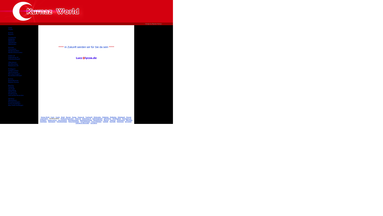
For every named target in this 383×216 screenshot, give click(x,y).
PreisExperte (12, 93)
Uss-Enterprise (13, 72)
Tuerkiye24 (12, 37)
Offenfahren (12, 62)
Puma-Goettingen (14, 103)
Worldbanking (13, 64)
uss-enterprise (62, 120)
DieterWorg (12, 90)
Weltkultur (11, 41)
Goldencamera (13, 70)
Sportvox (11, 98)
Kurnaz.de (81, 117)
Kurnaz (10, 32)
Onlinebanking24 (14, 59)
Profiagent (11, 69)
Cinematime (12, 49)
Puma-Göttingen (96, 121)
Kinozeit (11, 47)
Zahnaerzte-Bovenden (16, 95)
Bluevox (106, 120)
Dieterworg (120, 121)
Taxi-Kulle (11, 89)
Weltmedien (12, 44)
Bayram (10, 34)
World (63, 117)
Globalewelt (12, 42)
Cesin (10, 27)
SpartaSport (12, 100)
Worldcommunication (15, 52)
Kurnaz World (45, 117)
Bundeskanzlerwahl (15, 75)
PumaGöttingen (85, 121)
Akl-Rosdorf (12, 92)
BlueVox (11, 85)
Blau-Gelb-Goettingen (15, 105)
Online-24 (11, 56)
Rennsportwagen (14, 74)
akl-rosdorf (128, 121)
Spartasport (51, 121)
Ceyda (10, 29)
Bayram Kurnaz (13, 82)
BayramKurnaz (13, 80)
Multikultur (11, 39)
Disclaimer (94, 123)
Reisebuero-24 (13, 65)
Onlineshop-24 (13, 57)
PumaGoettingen (14, 102)
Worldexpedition (13, 51)
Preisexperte (121, 120)
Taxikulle (11, 87)
